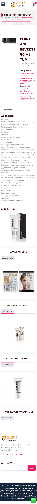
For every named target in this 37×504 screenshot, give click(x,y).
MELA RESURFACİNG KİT (18, 305)
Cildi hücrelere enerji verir (26, 88)
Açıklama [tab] (8, 110)
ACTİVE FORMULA (18, 252)
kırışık (26, 91)
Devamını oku (7, 258)
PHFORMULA (25, 81)
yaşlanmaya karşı (27, 99)
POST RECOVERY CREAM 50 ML (18, 411)
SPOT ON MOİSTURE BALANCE (18, 358)
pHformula (24, 94)
